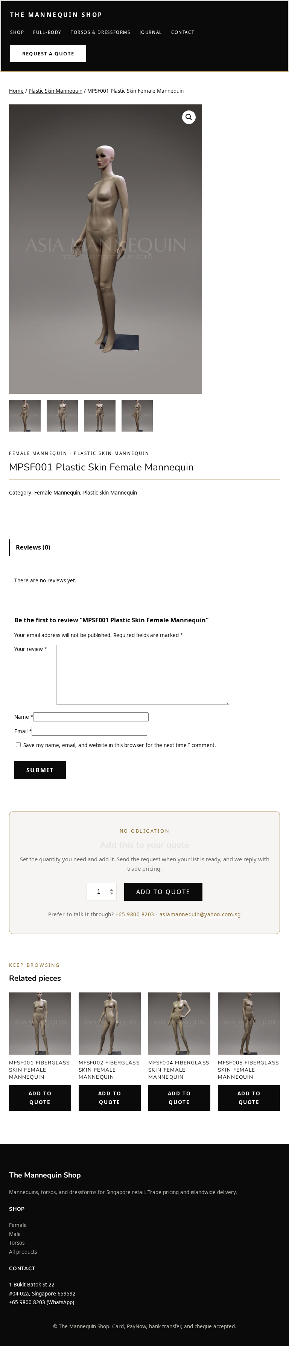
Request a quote (48, 53)
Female (18, 1225)
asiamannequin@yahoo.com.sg (200, 914)
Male (15, 1234)
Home (16, 90)
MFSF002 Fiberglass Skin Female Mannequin (109, 1070)
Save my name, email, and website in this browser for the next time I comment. (119, 745)
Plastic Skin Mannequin (55, 90)
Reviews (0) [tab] (33, 547)
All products (23, 1251)
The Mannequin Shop (56, 15)
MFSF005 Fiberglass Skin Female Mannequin (248, 1070)
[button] (189, 117)
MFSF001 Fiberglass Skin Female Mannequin (39, 1070)
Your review (30, 649)
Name (23, 717)
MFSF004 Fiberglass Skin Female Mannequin (178, 1070)
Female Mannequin (38, 453)
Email (23, 731)
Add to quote (163, 892)
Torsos (16, 1242)
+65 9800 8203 (135, 914)
